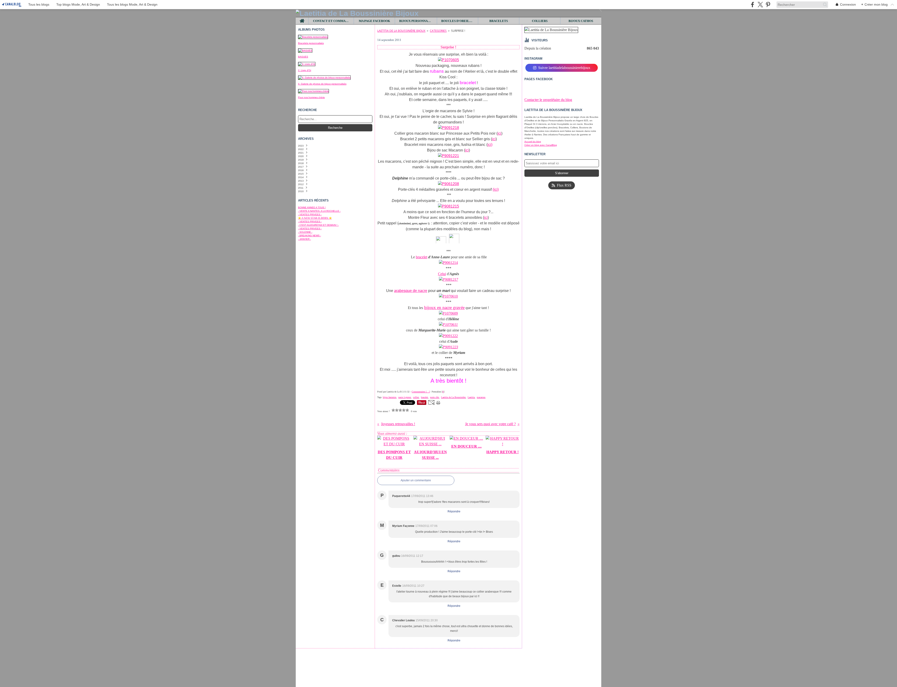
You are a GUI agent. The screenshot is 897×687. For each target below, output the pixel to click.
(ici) (496, 189)
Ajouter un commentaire (416, 480)
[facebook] (752, 4)
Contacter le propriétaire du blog (548, 100)
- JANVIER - (304, 239)
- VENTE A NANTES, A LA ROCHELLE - (319, 211)
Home (302, 19)
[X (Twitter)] (760, 4)
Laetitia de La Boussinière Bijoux (401, 31)
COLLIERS (540, 20)
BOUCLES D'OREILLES (457, 20)
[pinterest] (768, 4)
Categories (438, 31)
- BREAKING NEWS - (309, 235)
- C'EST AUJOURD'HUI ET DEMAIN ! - (318, 225)
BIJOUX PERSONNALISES (416, 20)
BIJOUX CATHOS (581, 20)
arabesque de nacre (410, 291)
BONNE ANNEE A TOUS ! (312, 207)
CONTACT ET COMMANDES (331, 20)
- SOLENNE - (305, 232)
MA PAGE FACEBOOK (374, 20)
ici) (490, 145)
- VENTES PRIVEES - (310, 214)
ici (499, 133)
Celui (442, 274)
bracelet (421, 257)
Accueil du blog (532, 141)
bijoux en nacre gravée (444, 307)
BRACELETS (498, 20)
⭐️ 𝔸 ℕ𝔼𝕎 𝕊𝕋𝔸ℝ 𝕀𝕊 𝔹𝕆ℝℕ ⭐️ (315, 218)
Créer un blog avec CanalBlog (540, 145)
